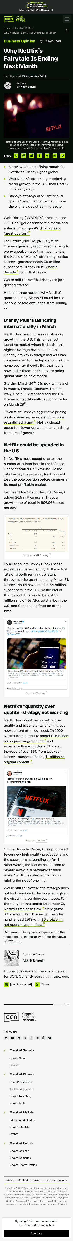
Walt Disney (40, 555)
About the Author (33, 954)
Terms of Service (56, 1180)
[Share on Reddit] (31, 155)
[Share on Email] (55, 155)
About (10, 1180)
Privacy (37, 1180)
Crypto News (18, 1058)
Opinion (14, 1065)
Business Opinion (19, 41)
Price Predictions (21, 1082)
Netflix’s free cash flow (22, 909)
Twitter (40, 693)
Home (7, 28)
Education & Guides (22, 1120)
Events (14, 1134)
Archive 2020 (23, 28)
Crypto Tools (17, 1103)
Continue (36, 1233)
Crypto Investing (20, 1096)
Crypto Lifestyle (20, 1127)
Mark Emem (28, 86)
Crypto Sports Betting (23, 1165)
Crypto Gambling (20, 1158)
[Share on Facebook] (39, 155)
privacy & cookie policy (39, 1225)
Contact (23, 1180)
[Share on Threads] (23, 155)
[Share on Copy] (62, 155)
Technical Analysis (21, 1089)
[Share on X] (16, 155)
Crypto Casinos (19, 1151)
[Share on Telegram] (47, 155)
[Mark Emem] (11, 958)
